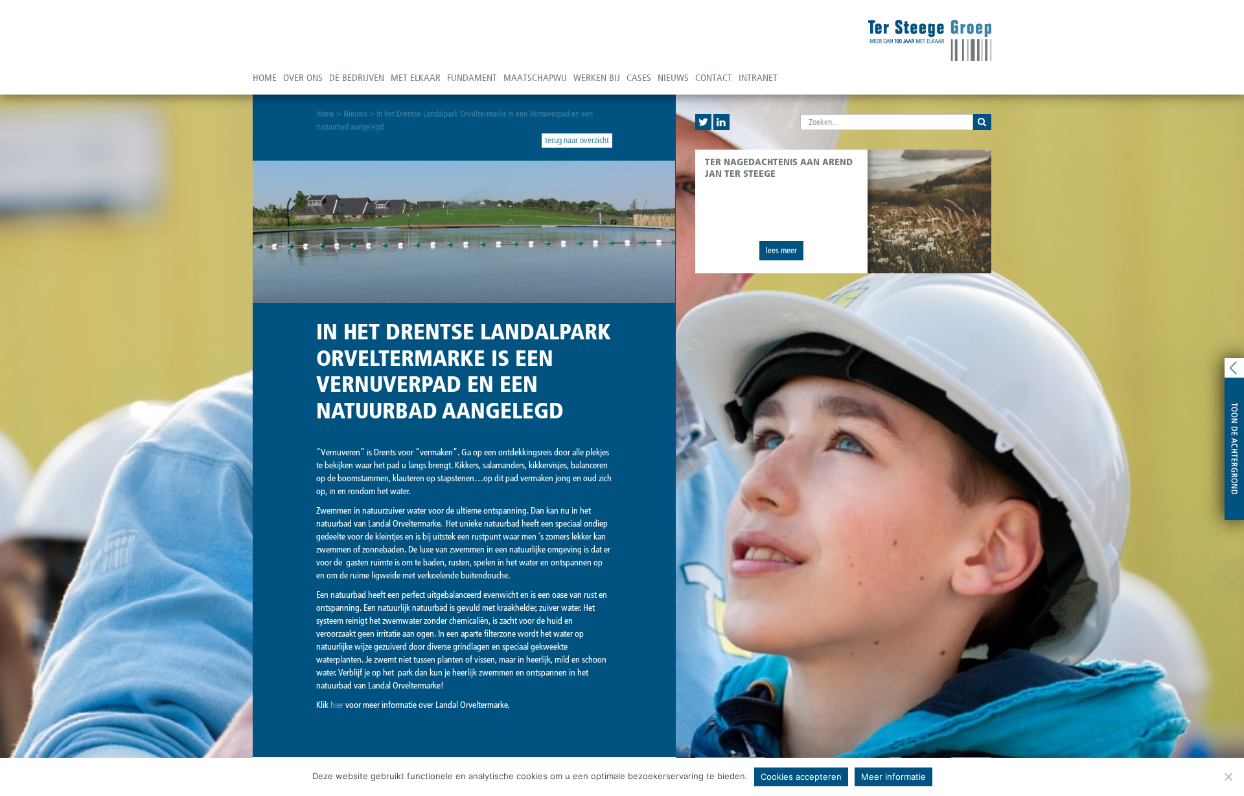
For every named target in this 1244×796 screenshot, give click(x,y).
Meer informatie (893, 776)
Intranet (758, 78)
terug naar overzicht (577, 140)
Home (265, 78)
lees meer (781, 250)
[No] (1227, 776)
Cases (639, 78)
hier (336, 705)
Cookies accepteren (801, 776)
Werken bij (596, 78)
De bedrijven (356, 78)
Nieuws (673, 78)
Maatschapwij (535, 78)
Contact (713, 78)
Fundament (472, 78)
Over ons (303, 78)
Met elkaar (416, 78)
